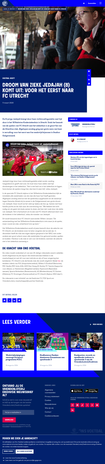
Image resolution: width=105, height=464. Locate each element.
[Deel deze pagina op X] (89, 75)
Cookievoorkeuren (52, 416)
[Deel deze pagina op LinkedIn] (89, 79)
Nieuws (12, 9)
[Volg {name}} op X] (87, 405)
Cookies (48, 400)
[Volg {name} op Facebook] (77, 405)
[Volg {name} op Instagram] (72, 405)
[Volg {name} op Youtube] (97, 405)
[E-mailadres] (18, 412)
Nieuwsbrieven (50, 404)
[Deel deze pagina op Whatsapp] (89, 84)
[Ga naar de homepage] (4, 3)
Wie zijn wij (49, 408)
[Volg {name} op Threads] (92, 405)
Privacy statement (52, 396)
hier (59, 261)
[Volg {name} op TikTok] (82, 405)
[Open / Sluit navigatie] (100, 3)
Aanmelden (9, 420)
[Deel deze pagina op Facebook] (89, 71)
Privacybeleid (5, 426)
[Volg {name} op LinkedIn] (72, 410)
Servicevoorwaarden (16, 426)
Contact (48, 412)
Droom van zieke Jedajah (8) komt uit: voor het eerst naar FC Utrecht (42, 9)
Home (5, 9)
